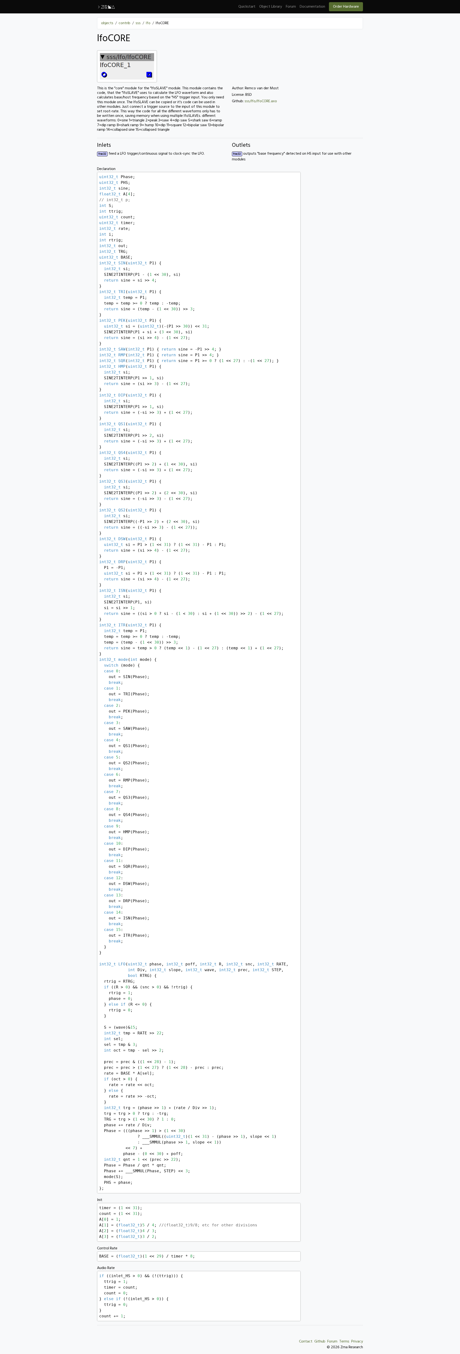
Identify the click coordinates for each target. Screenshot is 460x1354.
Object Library (270, 7)
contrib (124, 23)
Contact (305, 1341)
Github (319, 1341)
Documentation (312, 7)
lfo (148, 23)
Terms (344, 1341)
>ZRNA (106, 6)
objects (107, 23)
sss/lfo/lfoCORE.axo (261, 101)
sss (138, 23)
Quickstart (246, 7)
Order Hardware (346, 7)
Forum (291, 7)
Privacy (357, 1341)
